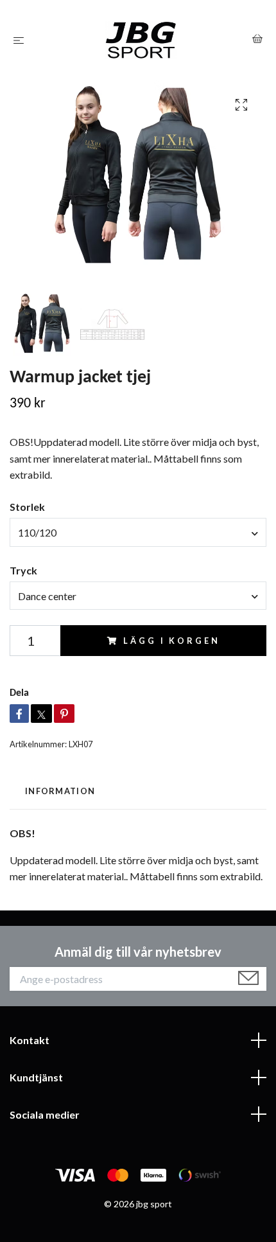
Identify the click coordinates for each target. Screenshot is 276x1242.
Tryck (23, 570)
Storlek (27, 507)
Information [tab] (60, 791)
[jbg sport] (140, 39)
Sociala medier (45, 1114)
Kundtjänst (36, 1077)
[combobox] (138, 532)
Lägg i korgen (171, 640)
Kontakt (29, 1040)
